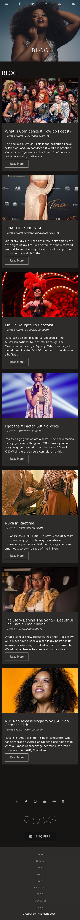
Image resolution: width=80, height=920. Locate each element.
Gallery (40, 861)
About (40, 867)
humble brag (40, 887)
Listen (40, 881)
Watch (40, 874)
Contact (40, 907)
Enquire (43, 836)
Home (40, 854)
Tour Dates (40, 900)
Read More (17, 163)
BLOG (40, 894)
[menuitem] (40, 854)
